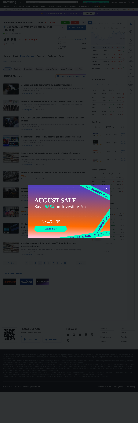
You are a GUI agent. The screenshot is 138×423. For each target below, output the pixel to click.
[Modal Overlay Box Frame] (69, 211)
